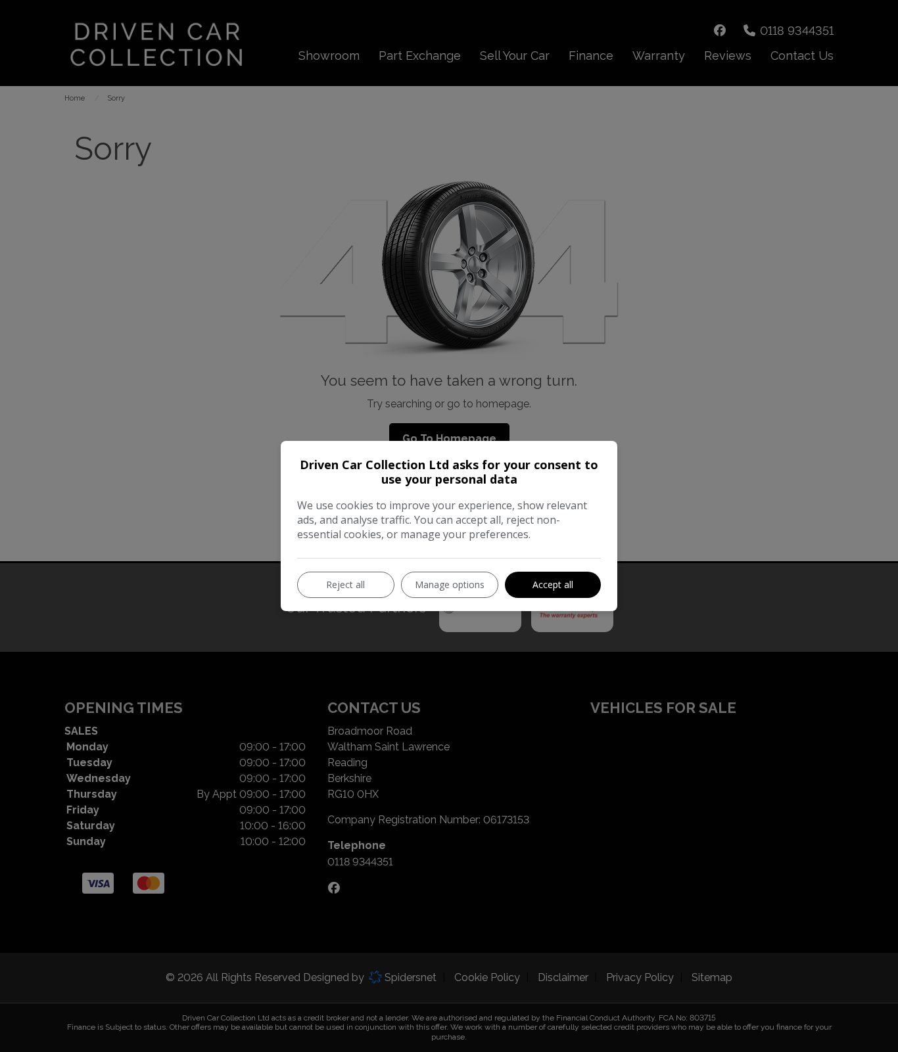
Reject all (345, 584)
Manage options (449, 584)
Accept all (552, 584)
